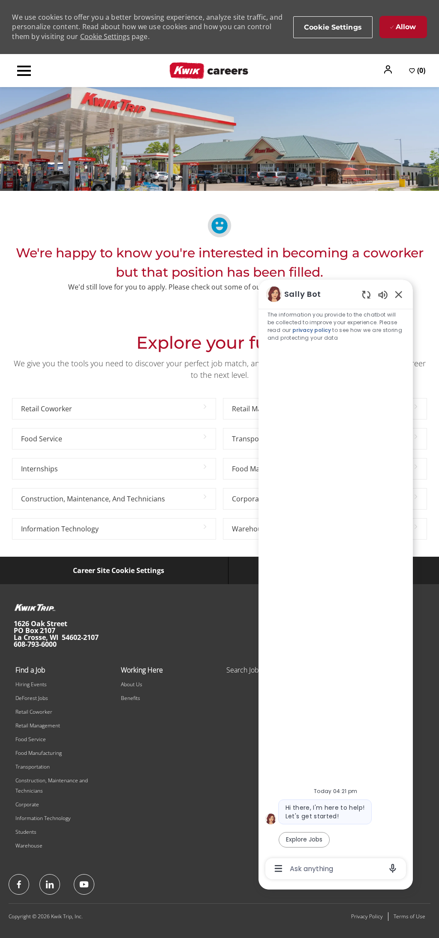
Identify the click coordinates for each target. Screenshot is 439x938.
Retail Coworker (33, 711)
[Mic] (392, 868)
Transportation (32, 766)
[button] (389, 69)
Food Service (30, 739)
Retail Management (37, 725)
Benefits (130, 698)
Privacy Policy (367, 916)
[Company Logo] (209, 70)
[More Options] (278, 868)
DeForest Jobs (31, 698)
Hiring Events (31, 684)
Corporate (27, 804)
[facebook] (19, 884)
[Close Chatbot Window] (398, 294)
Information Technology (43, 818)
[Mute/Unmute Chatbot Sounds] (382, 294)
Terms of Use (409, 916)
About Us (131, 684)
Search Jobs (244, 670)
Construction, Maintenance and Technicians (51, 785)
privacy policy (311, 330)
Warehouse (28, 845)
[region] (336, 580)
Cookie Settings (105, 36)
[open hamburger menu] (24, 70)
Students (25, 831)
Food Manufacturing (38, 753)
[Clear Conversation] (366, 294)
